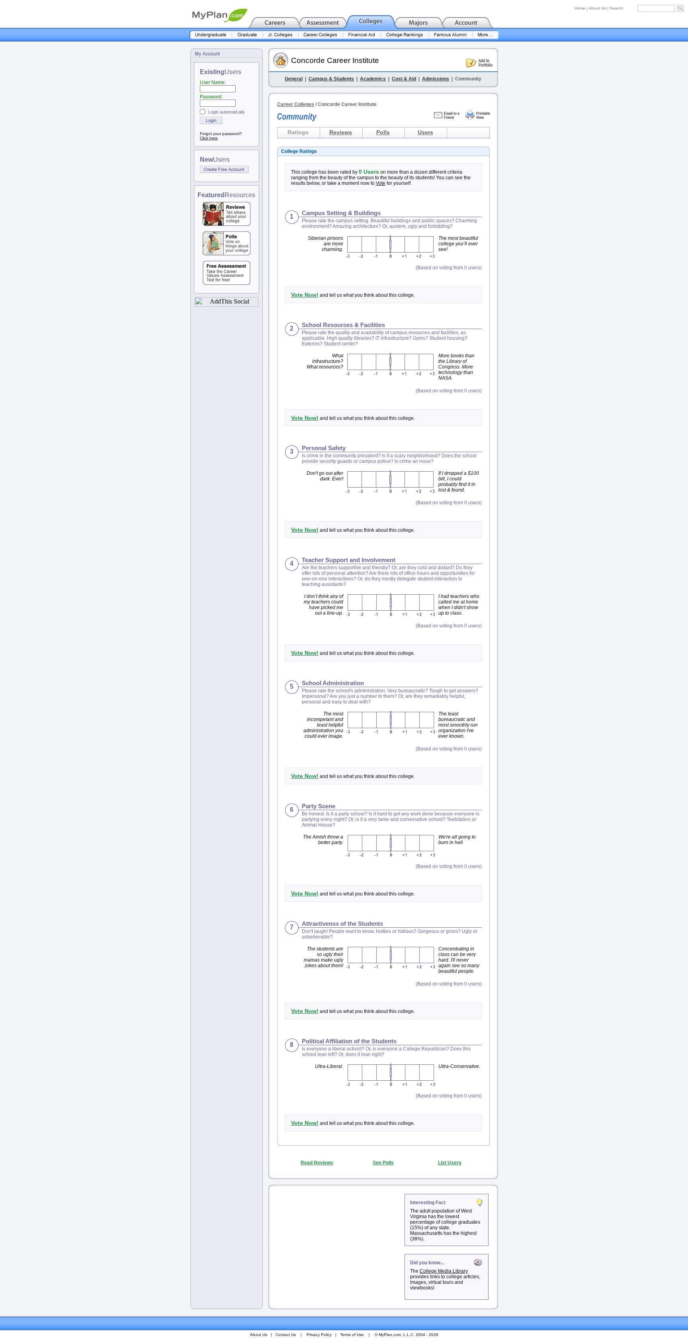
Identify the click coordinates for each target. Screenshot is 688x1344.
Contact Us (286, 1334)
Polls (383, 132)
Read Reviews (317, 1163)
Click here (209, 138)
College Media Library (444, 1271)
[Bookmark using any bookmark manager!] (226, 304)
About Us (597, 8)
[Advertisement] (337, 1243)
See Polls (383, 1163)
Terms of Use (352, 1334)
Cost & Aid (404, 79)
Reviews (340, 132)
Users (425, 132)
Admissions (435, 79)
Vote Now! (305, 295)
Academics (373, 79)
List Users (449, 1163)
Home (580, 8)
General (294, 79)
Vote (380, 183)
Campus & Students (331, 79)
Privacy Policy (319, 1334)
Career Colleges (295, 104)
